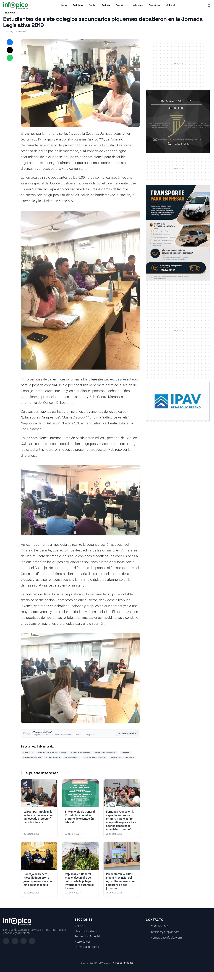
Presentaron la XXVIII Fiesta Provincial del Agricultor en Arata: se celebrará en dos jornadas (120, 881)
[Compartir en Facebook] (10, 42)
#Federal (125, 752)
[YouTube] (32, 941)
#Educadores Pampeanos (105, 752)
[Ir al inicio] (15, 5)
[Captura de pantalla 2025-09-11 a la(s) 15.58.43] (178, 121)
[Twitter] (23, 941)
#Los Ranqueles (71, 757)
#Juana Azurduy (53, 757)
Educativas (154, 5)
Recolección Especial (87, 936)
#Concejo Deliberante (80, 752)
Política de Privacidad (122, 963)
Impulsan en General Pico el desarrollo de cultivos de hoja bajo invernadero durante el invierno (79, 881)
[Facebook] (6, 941)
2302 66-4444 (159, 926)
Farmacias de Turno (86, 946)
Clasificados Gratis (86, 931)
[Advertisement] (177, 330)
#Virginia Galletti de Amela (122, 757)
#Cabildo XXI (28, 752)
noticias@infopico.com (165, 932)
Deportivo (121, 5)
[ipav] (178, 401)
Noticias (79, 926)
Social (92, 5)
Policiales (78, 5)
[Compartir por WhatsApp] (10, 58)
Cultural (170, 5)
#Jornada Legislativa (32, 757)
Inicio (64, 5)
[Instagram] (15, 941)
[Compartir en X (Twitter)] (10, 50)
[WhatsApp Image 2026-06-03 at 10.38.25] (178, 233)
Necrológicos (82, 941)
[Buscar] (209, 5)
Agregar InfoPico (128, 733)
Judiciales (137, 5)
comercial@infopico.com (166, 937)
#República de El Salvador (95, 757)
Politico (106, 5)
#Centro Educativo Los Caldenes (52, 752)
